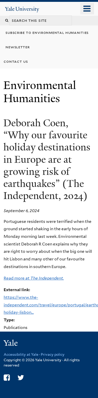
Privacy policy (53, 354)
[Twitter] (21, 377)
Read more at (34, 278)
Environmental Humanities (39, 92)
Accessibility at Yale (21, 354)
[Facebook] (7, 377)
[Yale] (11, 343)
